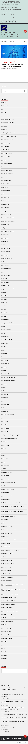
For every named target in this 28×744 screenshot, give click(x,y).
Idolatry (5, 316)
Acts (4, 109)
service (5, 451)
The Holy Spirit (7, 543)
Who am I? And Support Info (8, 12)
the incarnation (6, 546)
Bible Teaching (6, 149)
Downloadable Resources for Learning (10, 7)
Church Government (8, 173)
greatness (5, 295)
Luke (4, 350)
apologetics (6, 116)
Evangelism (6, 238)
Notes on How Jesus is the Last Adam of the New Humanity (12, 65)
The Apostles (6, 499)
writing (5, 658)
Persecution (6, 390)
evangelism (6, 234)
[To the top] (25, 736)
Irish (4, 326)
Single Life (5, 458)
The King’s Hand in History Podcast (9, 4)
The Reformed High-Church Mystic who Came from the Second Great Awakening (12, 708)
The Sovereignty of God (9, 617)
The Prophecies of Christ (9, 604)
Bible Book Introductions (9, 136)
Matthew (5, 360)
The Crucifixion (7, 523)
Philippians (5, 394)
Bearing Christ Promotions (9, 133)
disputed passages (7, 214)
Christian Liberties (7, 163)
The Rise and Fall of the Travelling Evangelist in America (12, 695)
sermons (5, 448)
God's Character (7, 278)
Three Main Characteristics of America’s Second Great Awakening (13, 721)
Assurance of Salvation (8, 122)
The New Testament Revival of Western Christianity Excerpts (12, 584)
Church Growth (7, 177)
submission (6, 479)
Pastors (5, 384)
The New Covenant (8, 577)
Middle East (6, 363)
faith (4, 244)
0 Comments (15, 68)
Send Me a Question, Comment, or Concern (11, 9)
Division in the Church (8, 217)
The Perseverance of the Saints (10, 594)
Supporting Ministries (8, 489)
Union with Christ (6, 62)
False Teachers (6, 248)
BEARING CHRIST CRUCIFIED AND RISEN (10, 33)
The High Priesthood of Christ (10, 540)
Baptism (5, 129)
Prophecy (5, 421)
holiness (5, 306)
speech (5, 462)
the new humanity (20, 61)
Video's (5, 641)
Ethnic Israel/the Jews (8, 231)
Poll (4, 401)
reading (5, 424)
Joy (4, 333)
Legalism (5, 346)
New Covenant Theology (9, 377)
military (5, 367)
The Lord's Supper (7, 567)
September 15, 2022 (6, 68)
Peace (4, 387)
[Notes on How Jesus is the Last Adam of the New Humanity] (14, 51)
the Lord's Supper (7, 570)
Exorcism (5, 241)
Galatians (5, 272)
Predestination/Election (9, 414)
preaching (5, 411)
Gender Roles (6, 275)
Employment (6, 224)
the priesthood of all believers (10, 600)
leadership (5, 343)
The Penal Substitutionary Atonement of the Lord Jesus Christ (13, 589)
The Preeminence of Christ (9, 597)
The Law (5, 557)
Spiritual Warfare (7, 472)
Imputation (15, 60)
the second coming (7, 614)
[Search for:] (14, 91)
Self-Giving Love (7, 445)
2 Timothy (5, 105)
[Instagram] (12, 21)
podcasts (5, 397)
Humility (5, 312)
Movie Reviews (7, 373)
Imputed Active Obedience (9, 323)
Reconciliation (6, 428)
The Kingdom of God (8, 553)
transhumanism (7, 631)
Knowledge (6, 336)
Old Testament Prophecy (9, 380)
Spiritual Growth (7, 468)
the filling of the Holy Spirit (9, 529)
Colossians (5, 187)
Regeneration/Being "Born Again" (11, 435)
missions (5, 370)
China (4, 160)
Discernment (6, 204)
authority (5, 126)
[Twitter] (9, 21)
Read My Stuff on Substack (7, 14)
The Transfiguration (8, 621)
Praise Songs (6, 404)
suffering (5, 485)
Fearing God (6, 255)
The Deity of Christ (7, 526)
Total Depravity (7, 628)
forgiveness (6, 265)
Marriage (5, 357)
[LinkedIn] (6, 21)
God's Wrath (6, 282)
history (5, 302)
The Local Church (7, 560)
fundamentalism (7, 268)
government (6, 285)
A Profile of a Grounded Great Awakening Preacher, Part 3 (11, 728)
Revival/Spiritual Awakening (10, 438)
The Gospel (6, 536)
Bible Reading (6, 143)
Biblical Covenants (7, 153)
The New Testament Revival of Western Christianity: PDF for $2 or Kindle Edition (10, 2)
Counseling (6, 194)
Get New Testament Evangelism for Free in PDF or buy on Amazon (12, 17)
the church (5, 519)
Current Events (6, 197)
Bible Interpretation (8, 139)
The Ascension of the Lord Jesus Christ (12, 502)
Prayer (4, 407)
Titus (4, 624)
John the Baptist (7, 329)
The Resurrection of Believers (10, 611)
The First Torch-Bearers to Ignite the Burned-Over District (12, 701)
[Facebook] (2, 21)
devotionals (6, 200)
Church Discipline (7, 170)
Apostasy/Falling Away (8, 119)
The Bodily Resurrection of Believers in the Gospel (12, 506)
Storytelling (6, 475)
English (5, 228)
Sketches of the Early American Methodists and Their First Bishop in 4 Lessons (13, 688)
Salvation (23, 60)
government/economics (9, 289)
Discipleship (6, 207)
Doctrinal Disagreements (9, 221)
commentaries (6, 190)
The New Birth (6, 573)
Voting (4, 645)
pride (4, 418)
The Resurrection (7, 607)
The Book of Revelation (9, 516)
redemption (6, 431)
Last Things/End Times (8, 339)
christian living (6, 166)
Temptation (6, 492)
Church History (7, 180)
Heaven (5, 299)
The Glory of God (7, 533)
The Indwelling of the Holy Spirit (11, 550)
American (5, 112)
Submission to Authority (9, 482)
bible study (6, 146)
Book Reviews (6, 156)
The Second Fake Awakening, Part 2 (10, 714)
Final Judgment (7, 261)
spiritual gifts (6, 465)
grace (4, 292)
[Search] (16, 21)
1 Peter (5, 102)
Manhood (5, 353)
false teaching (6, 251)
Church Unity (6, 183)
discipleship (6, 211)
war (4, 648)
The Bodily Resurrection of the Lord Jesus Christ (12, 511)
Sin (4, 455)
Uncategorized (6, 634)
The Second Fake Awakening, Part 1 (10, 717)
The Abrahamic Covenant (9, 496)
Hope (4, 309)
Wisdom (5, 651)
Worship (5, 655)
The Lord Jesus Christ (7, 61)
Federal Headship (6, 60)
